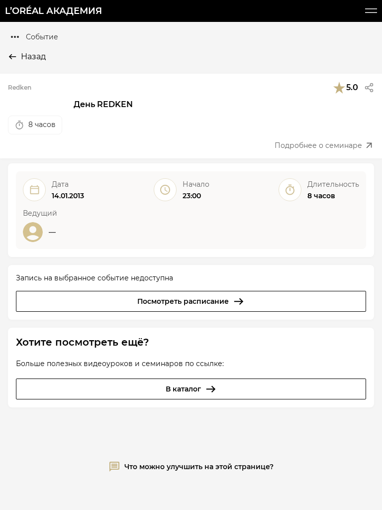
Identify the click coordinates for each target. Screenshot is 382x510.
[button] (369, 88)
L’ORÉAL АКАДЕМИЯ (53, 10)
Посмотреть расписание (183, 301)
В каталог (183, 388)
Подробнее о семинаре (318, 145)
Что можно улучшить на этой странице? (199, 466)
